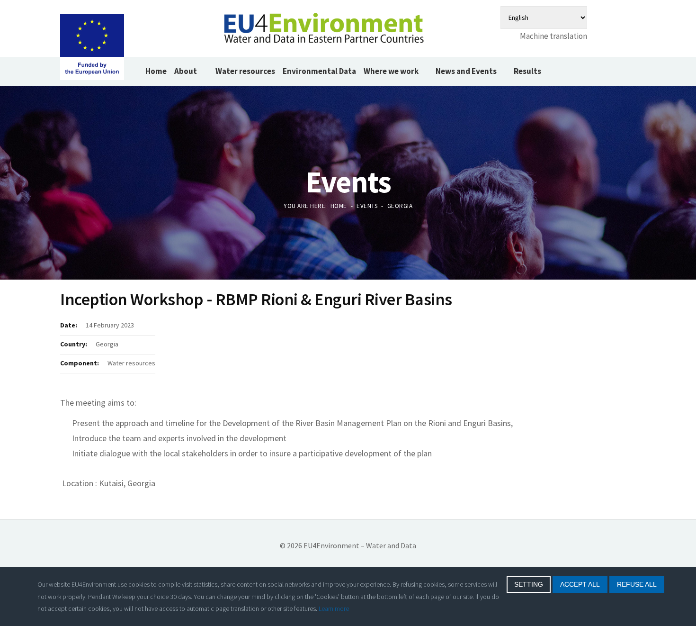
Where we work (391, 71)
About (186, 71)
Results (527, 71)
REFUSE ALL (637, 584)
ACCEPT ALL (580, 584)
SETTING (528, 584)
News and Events (466, 71)
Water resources (245, 71)
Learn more (334, 608)
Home (156, 71)
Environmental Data (319, 71)
